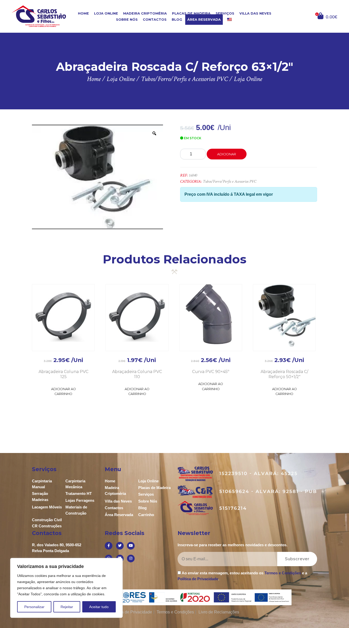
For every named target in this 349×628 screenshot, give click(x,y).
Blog (177, 19)
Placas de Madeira (191, 13)
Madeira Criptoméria (145, 13)
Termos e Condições (282, 573)
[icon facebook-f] (108, 546)
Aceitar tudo (99, 607)
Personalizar (34, 607)
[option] (97, 177)
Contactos (155, 19)
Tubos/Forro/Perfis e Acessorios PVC (229, 181)
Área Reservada (204, 19)
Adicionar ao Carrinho (63, 391)
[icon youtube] (131, 546)
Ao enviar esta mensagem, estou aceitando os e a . (242, 576)
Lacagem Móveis (47, 507)
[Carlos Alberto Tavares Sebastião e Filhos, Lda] (39, 16)
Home (83, 13)
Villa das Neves (255, 13)
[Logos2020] (175, 597)
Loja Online (106, 13)
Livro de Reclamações (219, 612)
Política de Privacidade (198, 579)
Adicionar (226, 154)
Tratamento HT (78, 493)
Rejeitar (67, 607)
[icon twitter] (120, 546)
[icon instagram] (131, 558)
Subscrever (297, 558)
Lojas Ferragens (79, 500)
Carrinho (146, 515)
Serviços (225, 13)
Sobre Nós (127, 19)
